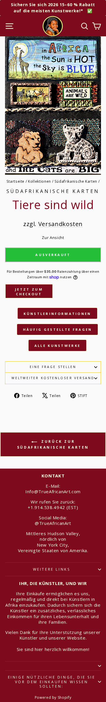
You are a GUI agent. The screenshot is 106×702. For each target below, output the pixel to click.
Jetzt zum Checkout (29, 291)
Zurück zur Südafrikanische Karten (53, 444)
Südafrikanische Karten (75, 181)
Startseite (15, 181)
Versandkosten (60, 224)
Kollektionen (39, 181)
